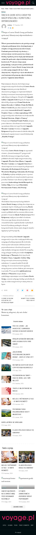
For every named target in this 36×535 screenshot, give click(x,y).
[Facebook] (8, 28)
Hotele (6, 8)
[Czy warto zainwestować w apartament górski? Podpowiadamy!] (27, 483)
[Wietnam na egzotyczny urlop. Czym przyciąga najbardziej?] (6, 367)
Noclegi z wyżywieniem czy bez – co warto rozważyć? (8, 467)
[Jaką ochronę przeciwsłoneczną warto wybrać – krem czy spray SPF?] (6, 355)
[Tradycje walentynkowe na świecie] (6, 391)
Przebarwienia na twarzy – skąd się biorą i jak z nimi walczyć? (21, 378)
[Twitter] (22, 290)
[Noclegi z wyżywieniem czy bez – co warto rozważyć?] (6, 401)
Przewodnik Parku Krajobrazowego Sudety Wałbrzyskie (20, 411)
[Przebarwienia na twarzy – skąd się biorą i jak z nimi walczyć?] (6, 379)
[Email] (13, 28)
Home (2, 8)
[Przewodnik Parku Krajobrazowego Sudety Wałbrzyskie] (6, 413)
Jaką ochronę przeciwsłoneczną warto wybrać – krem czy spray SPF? (23, 354)
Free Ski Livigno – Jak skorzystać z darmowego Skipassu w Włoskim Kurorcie (22, 328)
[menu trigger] (3, 3)
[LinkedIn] (11, 28)
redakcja (9, 25)
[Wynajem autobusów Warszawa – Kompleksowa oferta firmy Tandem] (6, 342)
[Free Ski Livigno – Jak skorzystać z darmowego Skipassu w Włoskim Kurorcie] (6, 330)
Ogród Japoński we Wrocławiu (11, 422)
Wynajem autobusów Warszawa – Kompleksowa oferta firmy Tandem (23, 341)
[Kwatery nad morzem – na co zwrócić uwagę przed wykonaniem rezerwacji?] (9, 483)
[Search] (33, 3)
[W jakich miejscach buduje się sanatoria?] (6, 432)
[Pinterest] (27, 290)
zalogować (12, 312)
